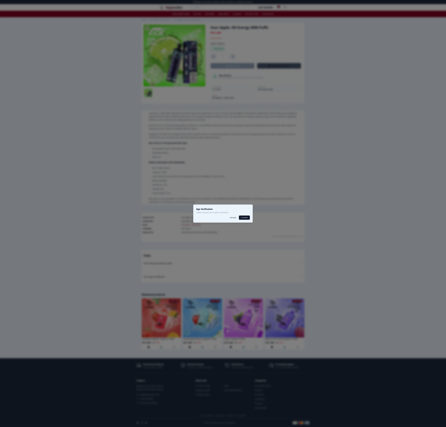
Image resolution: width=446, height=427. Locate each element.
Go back (233, 217)
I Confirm (244, 217)
